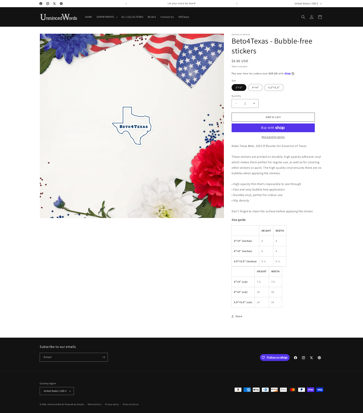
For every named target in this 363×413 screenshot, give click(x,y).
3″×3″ (239, 87)
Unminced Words (55, 404)
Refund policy (94, 404)
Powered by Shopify (74, 404)
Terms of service (131, 404)
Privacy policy (112, 404)
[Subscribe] (103, 357)
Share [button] (238, 316)
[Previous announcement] (126, 3)
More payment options (273, 136)
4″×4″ (255, 87)
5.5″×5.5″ (274, 87)
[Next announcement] (237, 3)
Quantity (236, 96)
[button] (106, 17)
